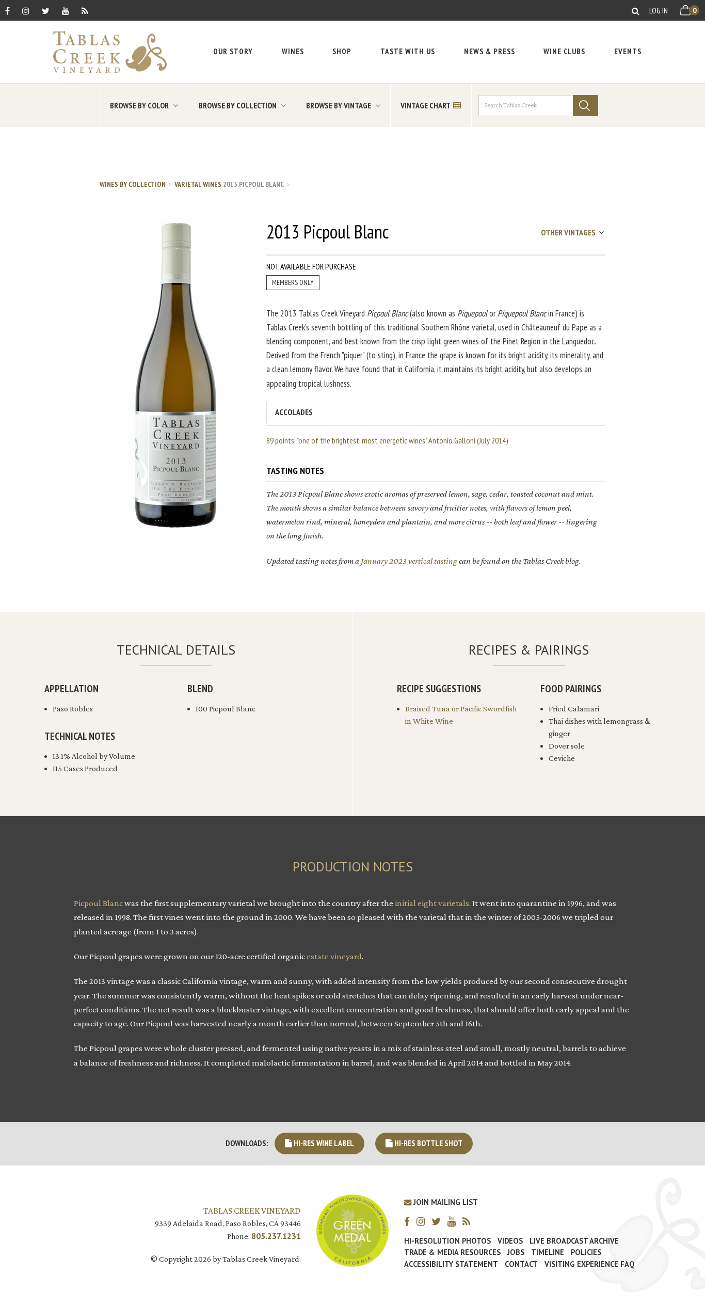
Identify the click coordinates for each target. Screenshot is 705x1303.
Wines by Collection (133, 184)
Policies (586, 1252)
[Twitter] (46, 11)
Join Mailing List (444, 1202)
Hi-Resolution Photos (447, 1241)
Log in (658, 10)
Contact (521, 1264)
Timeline (547, 1252)
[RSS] (84, 11)
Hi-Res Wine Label (323, 1143)
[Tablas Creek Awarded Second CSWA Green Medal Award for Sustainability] (352, 1229)
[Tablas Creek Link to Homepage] (105, 52)
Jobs (515, 1252)
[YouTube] (65, 11)
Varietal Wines (197, 184)
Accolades (294, 412)
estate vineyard (334, 956)
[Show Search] (636, 11)
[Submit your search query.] (585, 105)
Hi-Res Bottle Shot (427, 1143)
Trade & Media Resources (452, 1252)
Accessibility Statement (451, 1264)
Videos (510, 1241)
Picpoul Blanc (98, 903)
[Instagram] (26, 11)
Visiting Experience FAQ (589, 1264)
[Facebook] (7, 11)
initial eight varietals (432, 903)
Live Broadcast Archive (574, 1241)
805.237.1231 (276, 1236)
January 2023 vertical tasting (409, 561)
